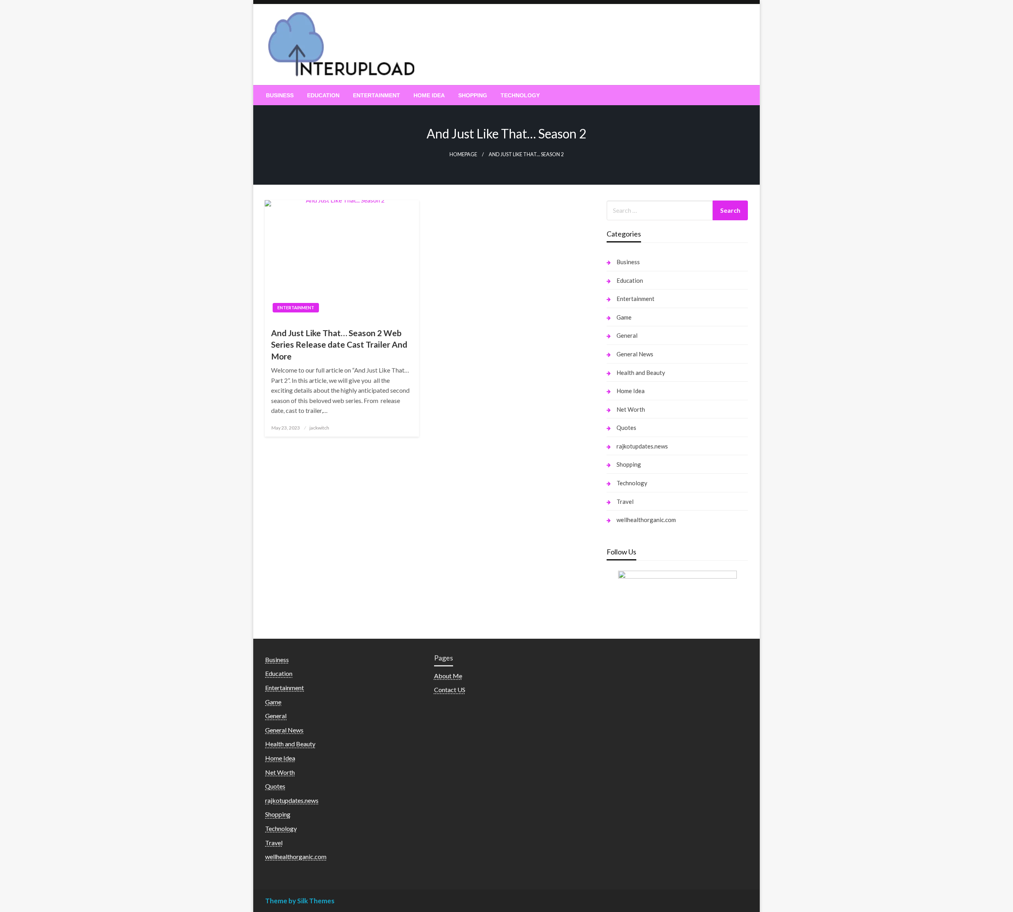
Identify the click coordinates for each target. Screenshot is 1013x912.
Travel (625, 501)
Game (624, 317)
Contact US (449, 689)
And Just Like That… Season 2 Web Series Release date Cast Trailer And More (339, 344)
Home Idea (429, 95)
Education (323, 95)
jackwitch (319, 428)
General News (635, 354)
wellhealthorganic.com (646, 519)
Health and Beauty (641, 372)
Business (280, 95)
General (627, 335)
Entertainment (376, 95)
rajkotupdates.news (642, 446)
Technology (520, 95)
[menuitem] (279, 95)
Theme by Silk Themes (299, 901)
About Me (448, 675)
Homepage (463, 154)
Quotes (626, 427)
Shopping (472, 95)
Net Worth (631, 409)
